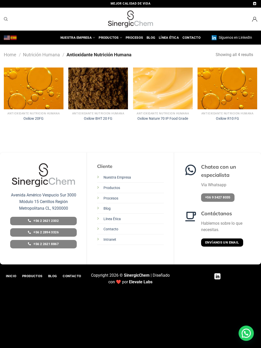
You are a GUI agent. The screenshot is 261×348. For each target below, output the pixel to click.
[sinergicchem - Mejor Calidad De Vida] (130, 19)
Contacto (191, 37)
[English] (7, 37)
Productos (109, 37)
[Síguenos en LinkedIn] (254, 4)
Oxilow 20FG (33, 118)
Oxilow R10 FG (227, 118)
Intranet (109, 239)
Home (10, 54)
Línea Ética (169, 37)
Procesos (134, 37)
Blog (151, 37)
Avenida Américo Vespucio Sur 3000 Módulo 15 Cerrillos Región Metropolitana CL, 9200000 (43, 201)
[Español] (13, 37)
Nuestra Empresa (76, 37)
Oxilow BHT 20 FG (98, 118)
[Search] (6, 19)
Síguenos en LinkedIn (235, 37)
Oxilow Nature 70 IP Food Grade (162, 118)
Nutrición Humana (41, 54)
